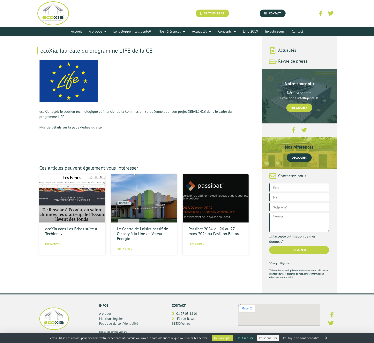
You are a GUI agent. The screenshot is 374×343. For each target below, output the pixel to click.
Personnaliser (268, 338)
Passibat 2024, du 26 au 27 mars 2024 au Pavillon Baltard (214, 231)
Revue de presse (293, 61)
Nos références (170, 31)
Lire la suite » (53, 244)
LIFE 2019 (250, 31)
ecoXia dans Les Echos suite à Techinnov (71, 231)
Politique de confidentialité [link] (301, 338)
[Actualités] (272, 50)
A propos (95, 31)
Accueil (76, 31)
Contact (297, 31)
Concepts (225, 31)
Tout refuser (245, 338)
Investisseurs (275, 31)
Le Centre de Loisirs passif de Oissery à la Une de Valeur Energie (142, 233)
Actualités (199, 31)
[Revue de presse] (272, 61)
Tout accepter (222, 338)
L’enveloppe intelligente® (132, 31)
